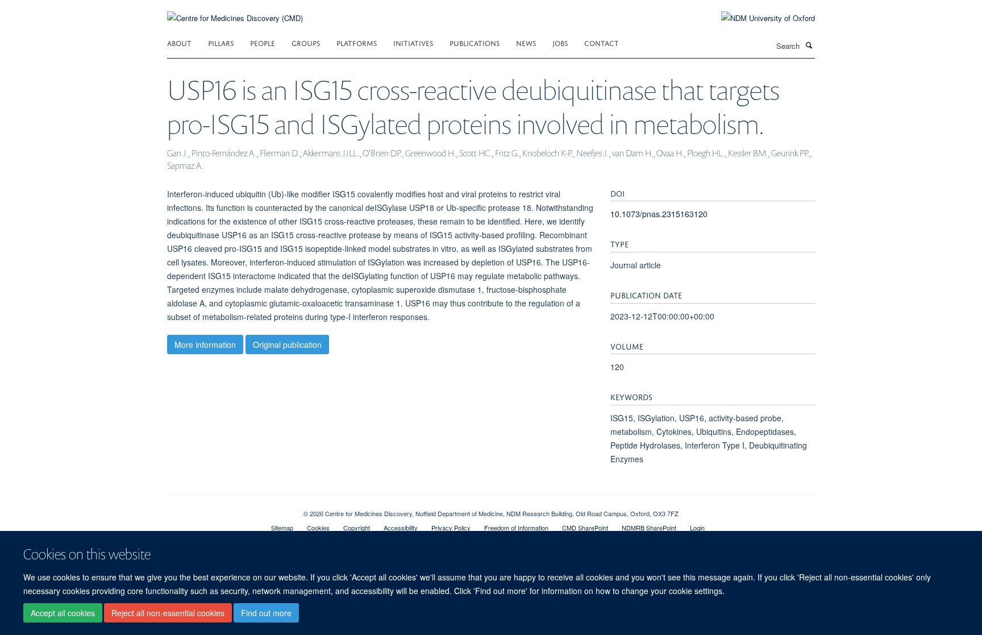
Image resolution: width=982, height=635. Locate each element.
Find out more (266, 613)
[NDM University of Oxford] (759, 18)
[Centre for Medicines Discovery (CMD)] (235, 11)
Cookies (318, 527)
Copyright (356, 527)
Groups (306, 42)
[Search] (808, 45)
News (526, 42)
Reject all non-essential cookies (167, 613)
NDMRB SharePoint (649, 527)
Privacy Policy (451, 527)
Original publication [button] (287, 344)
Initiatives (413, 42)
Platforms (356, 42)
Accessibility (401, 527)
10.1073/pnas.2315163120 (659, 213)
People (262, 42)
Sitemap (282, 527)
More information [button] (205, 344)
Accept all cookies (63, 613)
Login (697, 527)
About (179, 42)
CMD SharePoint (585, 527)
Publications (475, 42)
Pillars (221, 42)
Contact (601, 42)
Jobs (560, 42)
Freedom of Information (516, 527)
